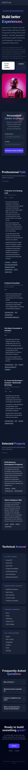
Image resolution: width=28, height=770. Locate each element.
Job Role (7, 141)
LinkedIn (21, 64)
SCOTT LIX (6, 2)
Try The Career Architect (7, 65)
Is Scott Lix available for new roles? (14, 699)
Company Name (9, 134)
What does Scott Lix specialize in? (14, 690)
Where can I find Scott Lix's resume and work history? (14, 707)
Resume (14, 745)
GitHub (11, 750)
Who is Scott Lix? (14, 682)
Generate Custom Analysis (14, 150)
